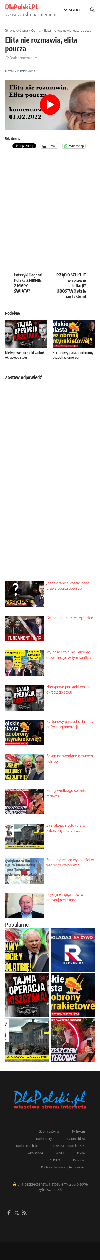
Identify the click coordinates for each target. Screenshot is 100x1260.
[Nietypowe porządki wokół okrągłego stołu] (27, 995)
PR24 (81, 1153)
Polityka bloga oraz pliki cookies (63, 1167)
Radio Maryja (45, 1139)
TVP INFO (53, 1160)
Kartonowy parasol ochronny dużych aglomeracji (73, 354)
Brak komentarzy (23, 58)
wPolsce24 (35, 1153)
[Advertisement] (50, 206)
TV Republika (76, 1139)
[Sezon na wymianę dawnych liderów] (27, 950)
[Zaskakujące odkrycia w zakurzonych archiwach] (27, 1040)
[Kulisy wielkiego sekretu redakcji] (73, 1040)
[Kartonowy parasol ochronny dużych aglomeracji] (73, 995)
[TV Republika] (73, 950)
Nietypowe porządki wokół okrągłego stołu (24, 354)
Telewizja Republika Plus (68, 1146)
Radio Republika (27, 1146)
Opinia (36, 30)
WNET (60, 1153)
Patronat (79, 1160)
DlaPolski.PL (21, 7)
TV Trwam (78, 1131)
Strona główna (16, 30)
